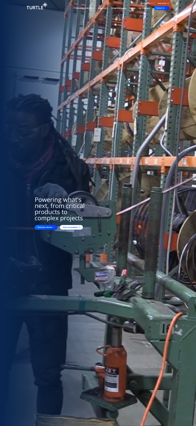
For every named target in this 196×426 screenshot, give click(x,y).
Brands (132, 8)
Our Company (144, 8)
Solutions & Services (84, 8)
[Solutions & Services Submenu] (94, 8)
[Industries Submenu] (107, 8)
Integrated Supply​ (118, 8)
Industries (102, 8)
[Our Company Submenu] (151, 8)
